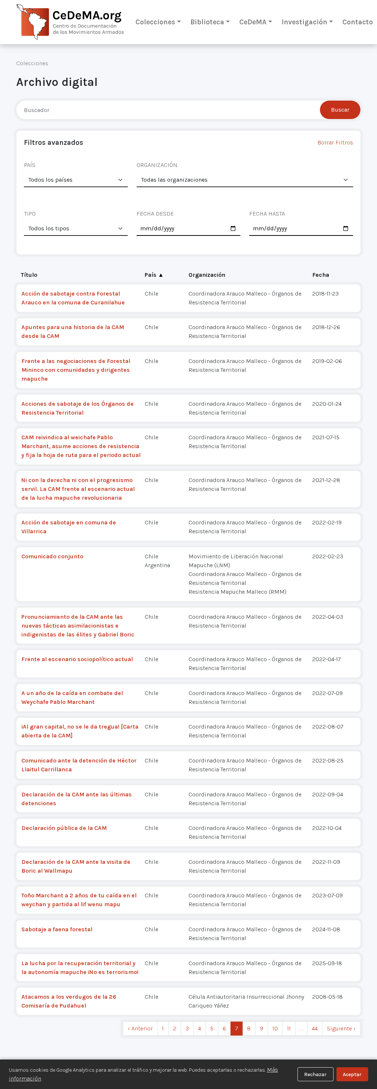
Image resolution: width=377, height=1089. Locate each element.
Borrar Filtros (335, 142)
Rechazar (315, 1074)
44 (315, 1028)
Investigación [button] (304, 22)
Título (29, 274)
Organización (206, 274)
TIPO (30, 213)
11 (289, 1028)
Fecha (320, 274)
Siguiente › (341, 1028)
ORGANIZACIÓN (157, 164)
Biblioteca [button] (207, 22)
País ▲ (154, 274)
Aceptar (352, 1074)
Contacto (357, 22)
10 (275, 1028)
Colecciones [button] (155, 22)
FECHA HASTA (267, 213)
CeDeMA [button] (253, 22)
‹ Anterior (140, 1028)
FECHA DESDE (155, 213)
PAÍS (29, 164)
